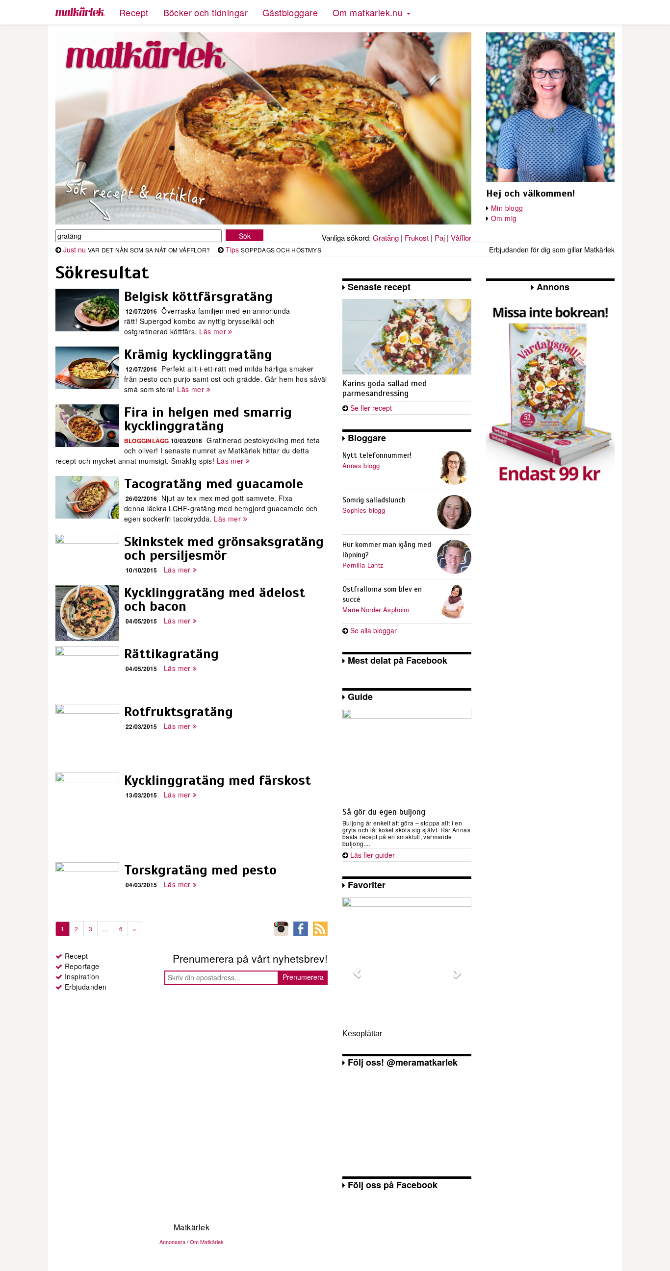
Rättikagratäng (171, 653)
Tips (232, 249)
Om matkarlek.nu (369, 12)
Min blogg (507, 208)
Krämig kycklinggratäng (198, 354)
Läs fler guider (372, 855)
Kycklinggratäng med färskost (217, 780)
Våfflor (461, 237)
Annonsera (172, 1242)
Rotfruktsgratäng (178, 711)
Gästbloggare (290, 12)
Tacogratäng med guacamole (213, 483)
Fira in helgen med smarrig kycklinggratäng (208, 418)
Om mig (504, 218)
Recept (134, 12)
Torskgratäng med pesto (200, 869)
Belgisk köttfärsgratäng (198, 296)
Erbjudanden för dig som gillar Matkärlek (552, 249)
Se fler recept (371, 408)
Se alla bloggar (373, 630)
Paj (440, 237)
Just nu (74, 249)
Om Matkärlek (207, 1242)
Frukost (417, 237)
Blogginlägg (146, 440)
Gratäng (386, 237)
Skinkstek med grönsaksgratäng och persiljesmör (224, 548)
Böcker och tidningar (205, 12)
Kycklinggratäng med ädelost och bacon (214, 599)
